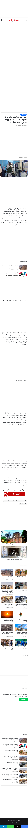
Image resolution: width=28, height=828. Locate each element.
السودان (6, 501)
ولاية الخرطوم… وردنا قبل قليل (21, 590)
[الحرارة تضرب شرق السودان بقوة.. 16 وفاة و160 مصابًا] (7, 614)
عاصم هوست (12, 822)
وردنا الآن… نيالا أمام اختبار (22, 646)
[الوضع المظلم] (26, 20)
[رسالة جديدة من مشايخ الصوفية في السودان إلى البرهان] (7, 599)
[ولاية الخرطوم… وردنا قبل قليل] (21, 585)
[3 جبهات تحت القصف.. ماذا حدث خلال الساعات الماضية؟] (7, 572)
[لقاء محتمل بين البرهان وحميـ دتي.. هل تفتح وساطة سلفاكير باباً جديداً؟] (21, 599)
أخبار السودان (22, 501)
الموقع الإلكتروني (25, 688)
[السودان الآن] (14, 20)
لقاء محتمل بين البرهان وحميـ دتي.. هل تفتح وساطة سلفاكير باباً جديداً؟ (21, 606)
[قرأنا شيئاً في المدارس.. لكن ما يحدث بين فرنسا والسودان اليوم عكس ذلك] (23, 274)
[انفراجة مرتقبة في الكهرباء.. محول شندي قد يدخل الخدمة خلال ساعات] (21, 627)
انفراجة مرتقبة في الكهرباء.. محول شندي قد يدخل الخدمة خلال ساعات (21, 633)
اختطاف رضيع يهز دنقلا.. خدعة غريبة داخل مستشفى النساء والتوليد (7, 648)
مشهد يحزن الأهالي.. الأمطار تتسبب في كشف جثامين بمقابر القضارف (7, 633)
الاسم (26, 677)
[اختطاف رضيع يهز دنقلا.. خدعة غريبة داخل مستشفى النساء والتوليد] (7, 642)
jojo (24, 157)
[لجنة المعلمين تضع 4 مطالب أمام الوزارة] (21, 614)
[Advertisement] (14, 8)
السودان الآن (22, 504)
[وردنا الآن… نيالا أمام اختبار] (21, 642)
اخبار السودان (23, 114)
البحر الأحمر (13, 501)
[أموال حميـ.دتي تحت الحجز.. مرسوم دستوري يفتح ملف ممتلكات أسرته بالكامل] (23, 267)
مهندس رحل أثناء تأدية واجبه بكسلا (11, 750)
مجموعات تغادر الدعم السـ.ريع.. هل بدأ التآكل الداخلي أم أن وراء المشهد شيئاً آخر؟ (7, 591)
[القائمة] (1, 20)
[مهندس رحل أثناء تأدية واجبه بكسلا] (21, 572)
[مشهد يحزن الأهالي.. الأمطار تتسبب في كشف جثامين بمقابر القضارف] (7, 627)
